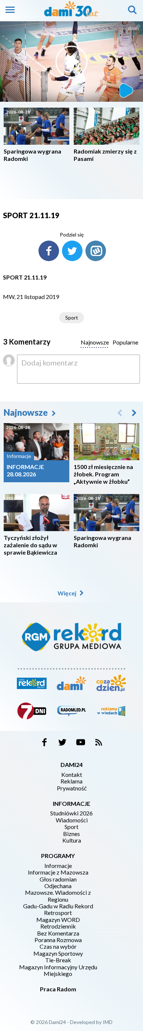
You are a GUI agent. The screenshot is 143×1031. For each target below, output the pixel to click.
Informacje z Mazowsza (58, 872)
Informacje (58, 865)
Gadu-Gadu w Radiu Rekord (58, 906)
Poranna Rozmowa (58, 940)
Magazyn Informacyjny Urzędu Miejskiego (58, 970)
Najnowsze (27, 412)
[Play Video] (71, 61)
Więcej (67, 593)
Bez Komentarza (58, 933)
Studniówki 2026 (71, 813)
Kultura (71, 840)
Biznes (71, 833)
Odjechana (58, 886)
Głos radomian (58, 879)
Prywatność (72, 788)
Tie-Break (58, 960)
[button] (134, 412)
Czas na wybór (58, 946)
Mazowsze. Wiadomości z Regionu (58, 895)
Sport (71, 317)
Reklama (71, 781)
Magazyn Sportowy (58, 953)
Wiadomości (72, 820)
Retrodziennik (58, 926)
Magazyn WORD (58, 919)
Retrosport (58, 912)
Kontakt (71, 774)
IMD (108, 1022)
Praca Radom (58, 988)
